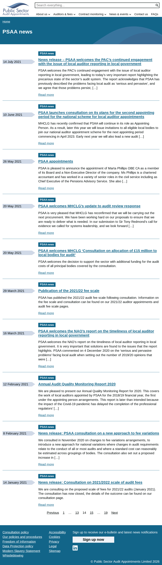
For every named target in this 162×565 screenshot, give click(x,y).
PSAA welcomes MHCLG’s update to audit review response (89, 206)
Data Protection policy (18, 546)
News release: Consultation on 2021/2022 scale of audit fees (90, 482)
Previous (53, 512)
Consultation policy (16, 532)
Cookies (54, 537)
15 (91, 513)
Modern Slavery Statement (21, 551)
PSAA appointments (55, 161)
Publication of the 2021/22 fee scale (68, 291)
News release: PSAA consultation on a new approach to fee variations (98, 433)
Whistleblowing (13, 555)
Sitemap (54, 551)
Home (6, 21)
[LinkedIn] (75, 549)
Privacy (54, 541)
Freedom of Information (19, 541)
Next (114, 512)
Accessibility (57, 532)
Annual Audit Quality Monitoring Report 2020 (77, 384)
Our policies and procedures (22, 537)
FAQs (154, 14)
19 (106, 513)
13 (77, 513)
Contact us (141, 14)
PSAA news (47, 53)
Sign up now (93, 540)
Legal (52, 546)
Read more (46, 95)
